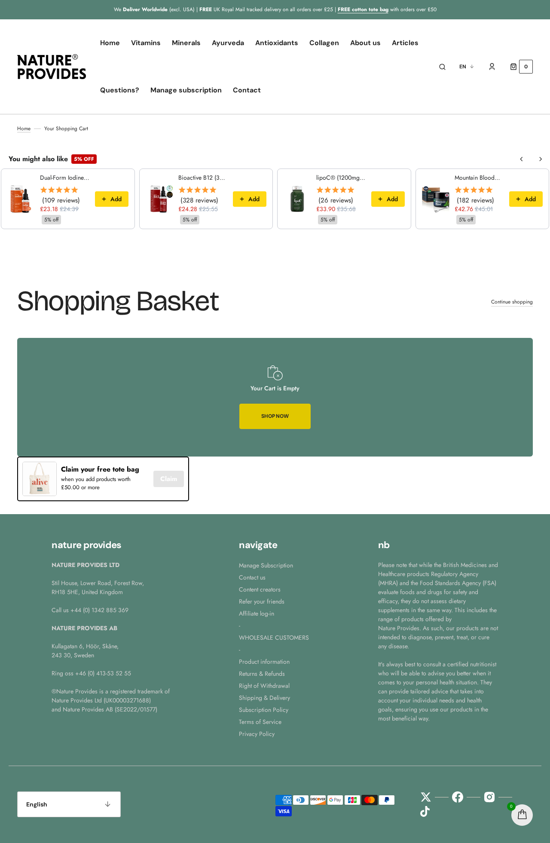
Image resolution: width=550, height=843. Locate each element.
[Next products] (540, 159)
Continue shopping (512, 302)
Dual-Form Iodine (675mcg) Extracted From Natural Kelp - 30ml (65, 177)
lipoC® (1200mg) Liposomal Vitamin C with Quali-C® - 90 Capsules (341, 177)
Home (24, 128)
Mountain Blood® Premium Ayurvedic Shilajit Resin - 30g (479, 177)
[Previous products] (521, 159)
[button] (442, 66)
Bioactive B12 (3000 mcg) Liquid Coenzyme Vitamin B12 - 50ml (203, 177)
